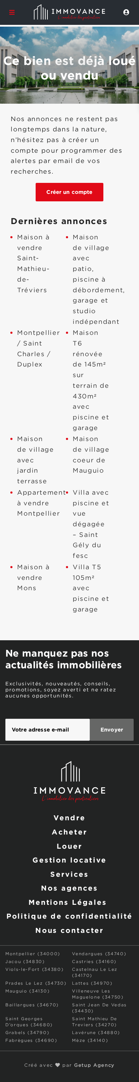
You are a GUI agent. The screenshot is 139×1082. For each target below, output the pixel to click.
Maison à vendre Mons (33, 578)
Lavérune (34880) (96, 1033)
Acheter (69, 832)
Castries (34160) (94, 962)
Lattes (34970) (92, 983)
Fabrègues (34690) (31, 1041)
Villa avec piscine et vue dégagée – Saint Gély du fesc (91, 524)
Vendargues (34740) (99, 954)
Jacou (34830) (25, 962)
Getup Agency (94, 1065)
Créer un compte (69, 192)
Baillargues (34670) (32, 1005)
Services (69, 874)
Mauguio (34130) (27, 991)
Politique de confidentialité (69, 916)
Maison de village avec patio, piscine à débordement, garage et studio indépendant (99, 280)
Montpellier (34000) (32, 954)
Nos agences (69, 888)
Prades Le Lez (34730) (35, 983)
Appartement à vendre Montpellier (41, 503)
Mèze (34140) (90, 1041)
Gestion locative (69, 860)
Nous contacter (69, 930)
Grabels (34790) (27, 1033)
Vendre (69, 817)
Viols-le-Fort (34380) (34, 970)
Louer (69, 846)
